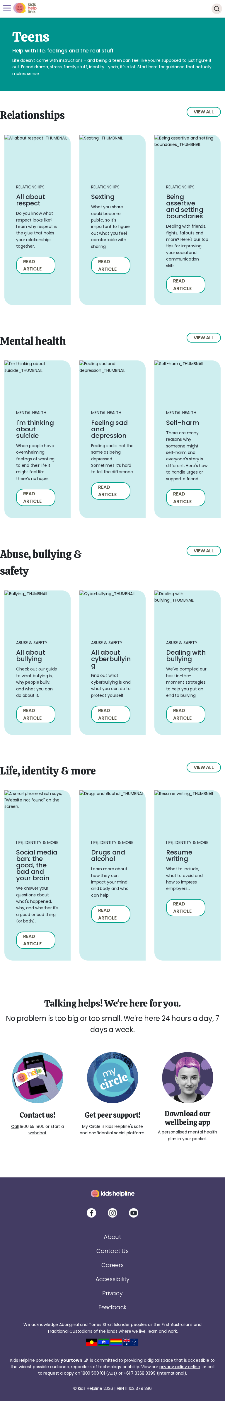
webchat (37, 1133)
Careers (112, 1265)
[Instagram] (112, 1213)
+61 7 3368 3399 (140, 1373)
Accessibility (112, 1279)
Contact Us (112, 1251)
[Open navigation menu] (7, 8)
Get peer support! (113, 1115)
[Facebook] (91, 1213)
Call (14, 1126)
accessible (199, 1360)
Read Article (107, 491)
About (112, 1237)
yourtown (72, 1360)
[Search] (217, 9)
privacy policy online (179, 1367)
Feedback (112, 1307)
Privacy (112, 1293)
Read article (32, 265)
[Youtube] (133, 1213)
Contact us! (37, 1115)
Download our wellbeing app (187, 1118)
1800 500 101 (93, 1373)
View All (204, 111)
